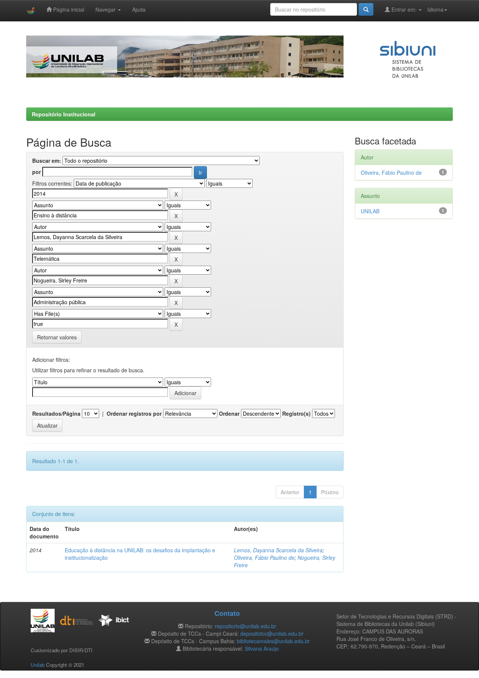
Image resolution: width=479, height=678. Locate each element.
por (36, 171)
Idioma (435, 9)
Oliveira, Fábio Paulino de (264, 557)
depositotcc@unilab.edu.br (271, 633)
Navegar (106, 9)
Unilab (38, 664)
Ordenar (229, 413)
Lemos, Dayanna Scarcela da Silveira (278, 550)
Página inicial (68, 9)
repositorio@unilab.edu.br (245, 626)
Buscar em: (46, 160)
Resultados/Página (56, 413)
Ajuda (139, 9)
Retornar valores (57, 337)
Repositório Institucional (63, 114)
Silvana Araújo (262, 648)
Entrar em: (404, 9)
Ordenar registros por (134, 413)
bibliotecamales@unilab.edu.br (273, 641)
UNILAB (370, 211)
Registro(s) (296, 413)
